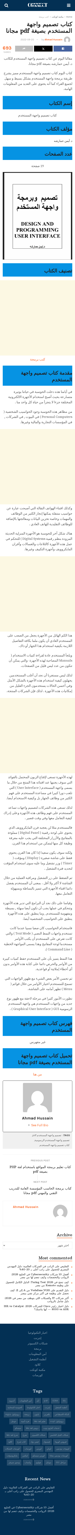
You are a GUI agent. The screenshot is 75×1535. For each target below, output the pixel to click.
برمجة (37, 1348)
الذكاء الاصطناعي (62, 1414)
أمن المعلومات (37, 1354)
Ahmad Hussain (53, 39)
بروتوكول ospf (57, 1421)
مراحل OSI (61, 1462)
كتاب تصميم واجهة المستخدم (55, 1145)
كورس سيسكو (39, 1456)
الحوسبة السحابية (15, 1407)
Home (69, 17)
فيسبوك (47, 1442)
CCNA (55, 1401)
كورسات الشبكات (12, 1449)
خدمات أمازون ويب (51, 1428)
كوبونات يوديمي (62, 1449)
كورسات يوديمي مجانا (59, 1456)
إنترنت (37, 1338)
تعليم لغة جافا (40, 1421)
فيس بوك (35, 1442)
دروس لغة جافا (32, 1428)
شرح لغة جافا (12, 1435)
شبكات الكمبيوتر (38, 1343)
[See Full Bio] (29, 1125)
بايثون (36, 1414)
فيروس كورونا (60, 1442)
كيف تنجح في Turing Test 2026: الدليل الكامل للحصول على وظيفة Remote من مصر (37, 1284)
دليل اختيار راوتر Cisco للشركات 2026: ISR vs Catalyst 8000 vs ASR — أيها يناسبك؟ (36, 1307)
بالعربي (47, 1414)
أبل (38, 1401)
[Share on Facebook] (63, 49)
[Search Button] (6, 5)
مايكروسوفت (12, 1456)
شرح (25, 1435)
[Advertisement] (37, 318)
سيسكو (18, 1428)
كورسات (37, 1375)
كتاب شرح (21, 1442)
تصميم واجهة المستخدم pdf (46, 1135)
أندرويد (12, 1401)
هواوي (38, 1462)
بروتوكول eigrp (12, 1414)
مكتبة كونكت (57, 17)
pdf (46, 1401)
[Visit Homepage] (37, 5)
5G (64, 1401)
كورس (39, 1449)
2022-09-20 (27, 39)
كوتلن (49, 1449)
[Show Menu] (68, 5)
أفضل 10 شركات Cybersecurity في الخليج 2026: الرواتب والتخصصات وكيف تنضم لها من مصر (40, 1276)
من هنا (37, 1074)
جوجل (13, 1421)
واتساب (28, 1462)
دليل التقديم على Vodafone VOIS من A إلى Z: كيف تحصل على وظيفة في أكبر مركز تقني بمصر (39, 1292)
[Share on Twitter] (43, 49)
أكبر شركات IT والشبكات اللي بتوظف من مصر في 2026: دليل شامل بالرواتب (36, 1299)
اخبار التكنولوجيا (37, 1332)
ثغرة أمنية (25, 1421)
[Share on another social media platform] (24, 49)
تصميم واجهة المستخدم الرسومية (52, 1140)
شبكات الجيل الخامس (59, 1435)
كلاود (38, 1364)
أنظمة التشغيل (37, 1359)
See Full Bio (39, 1125)
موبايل (48, 1462)
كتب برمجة (44, 17)
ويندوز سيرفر (14, 1462)
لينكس (25, 1456)
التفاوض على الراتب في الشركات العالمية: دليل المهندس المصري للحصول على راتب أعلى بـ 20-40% (38, 1268)
